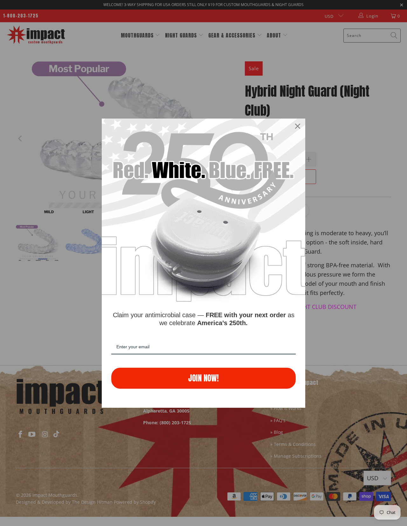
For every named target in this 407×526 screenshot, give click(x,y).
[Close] (297, 126)
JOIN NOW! (203, 378)
